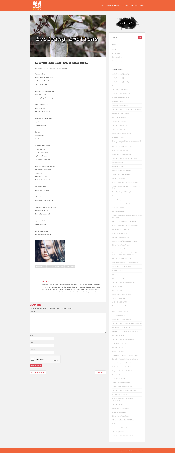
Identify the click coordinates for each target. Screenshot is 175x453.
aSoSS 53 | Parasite (118, 137)
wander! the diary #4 (118, 178)
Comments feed (117, 57)
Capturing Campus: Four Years (121, 94)
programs (109, 5)
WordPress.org (117, 61)
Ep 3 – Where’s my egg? (119, 343)
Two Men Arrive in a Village (120, 113)
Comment (33, 311)
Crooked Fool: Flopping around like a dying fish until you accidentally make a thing (126, 254)
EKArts (53, 68)
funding (117, 5)
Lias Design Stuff (117, 286)
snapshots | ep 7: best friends (121, 154)
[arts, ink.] (37, 3)
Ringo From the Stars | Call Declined (123, 371)
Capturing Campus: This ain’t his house (124, 158)
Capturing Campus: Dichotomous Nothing (125, 359)
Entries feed (116, 53)
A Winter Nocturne (118, 424)
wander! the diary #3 (118, 211)
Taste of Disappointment (120, 151)
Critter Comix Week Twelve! (121, 416)
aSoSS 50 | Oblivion (118, 278)
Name (32, 335)
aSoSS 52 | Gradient (118, 166)
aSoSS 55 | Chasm (117, 101)
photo (48, 266)
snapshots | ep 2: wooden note (122, 363)
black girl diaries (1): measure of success (124, 241)
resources (124, 5)
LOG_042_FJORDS (118, 432)
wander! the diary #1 (118, 298)
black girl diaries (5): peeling (120, 74)
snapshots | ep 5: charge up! (121, 229)
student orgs (133, 5)
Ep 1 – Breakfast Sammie (119, 394)
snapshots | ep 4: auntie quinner (122, 266)
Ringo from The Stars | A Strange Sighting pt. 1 (127, 262)
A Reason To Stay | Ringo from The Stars (125, 331)
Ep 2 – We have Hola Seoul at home (123, 367)
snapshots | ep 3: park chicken (121, 319)
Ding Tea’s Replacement (119, 233)
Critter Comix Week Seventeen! (122, 133)
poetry (73, 266)
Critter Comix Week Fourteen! (121, 294)
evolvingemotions (40, 266)
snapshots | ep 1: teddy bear (121, 408)
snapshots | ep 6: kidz (119, 200)
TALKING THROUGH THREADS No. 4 (124, 221)
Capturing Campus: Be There (121, 237)
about (142, 5)
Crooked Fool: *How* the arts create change (126, 428)
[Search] (140, 37)
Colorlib (130, 451)
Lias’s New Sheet (117, 404)
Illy (113, 274)
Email (32, 342)
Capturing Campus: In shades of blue (123, 282)
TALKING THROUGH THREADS (122, 147)
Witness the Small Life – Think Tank (123, 420)
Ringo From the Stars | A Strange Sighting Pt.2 (126, 225)
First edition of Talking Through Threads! (125, 355)
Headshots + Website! (119, 162)
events (102, 5)
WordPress (142, 451)
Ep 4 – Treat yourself (118, 315)
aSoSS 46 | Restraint (118, 379)
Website (32, 349)
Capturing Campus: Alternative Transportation (127, 323)
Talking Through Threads (120, 312)
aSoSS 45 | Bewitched (119, 412)
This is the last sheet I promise (121, 327)
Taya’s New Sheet (117, 375)
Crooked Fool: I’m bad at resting (122, 386)
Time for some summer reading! (122, 86)
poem (62, 266)
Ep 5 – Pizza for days (118, 270)
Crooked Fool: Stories (119, 121)
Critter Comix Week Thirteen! (121, 382)
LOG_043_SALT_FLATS (119, 302)
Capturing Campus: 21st (119, 125)
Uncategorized (63, 68)
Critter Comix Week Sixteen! (121, 174)
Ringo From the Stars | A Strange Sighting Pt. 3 (126, 182)
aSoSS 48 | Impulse (118, 335)
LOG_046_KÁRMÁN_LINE (120, 90)
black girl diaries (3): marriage (121, 82)
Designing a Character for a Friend (122, 204)
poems (67, 266)
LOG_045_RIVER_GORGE (120, 105)
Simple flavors (116, 196)
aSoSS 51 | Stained (118, 208)
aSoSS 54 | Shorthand (119, 117)
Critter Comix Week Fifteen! (121, 245)
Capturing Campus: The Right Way (123, 339)
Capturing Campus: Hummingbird (122, 436)
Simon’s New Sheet (118, 347)
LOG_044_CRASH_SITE (119, 129)
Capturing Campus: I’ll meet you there (124, 390)
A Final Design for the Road (120, 97)
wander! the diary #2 (118, 249)
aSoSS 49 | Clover (117, 290)
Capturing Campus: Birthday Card (122, 192)
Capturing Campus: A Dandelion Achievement (126, 109)
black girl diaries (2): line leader (121, 170)
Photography (55, 266)
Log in (114, 49)
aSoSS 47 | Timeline (118, 351)
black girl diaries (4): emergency (122, 78)
